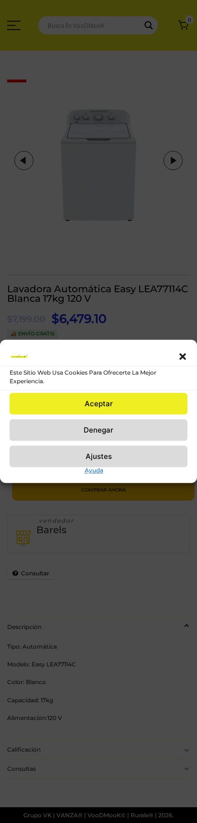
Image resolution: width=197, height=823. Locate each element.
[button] (182, 356)
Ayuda (94, 470)
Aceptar (99, 403)
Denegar (98, 429)
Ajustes (99, 456)
